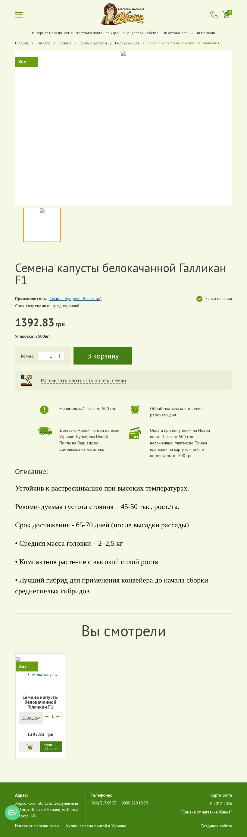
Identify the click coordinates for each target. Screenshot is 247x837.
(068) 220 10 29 (135, 803)
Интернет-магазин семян (38, 826)
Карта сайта (221, 795)
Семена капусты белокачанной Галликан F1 (40, 702)
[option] (123, 128)
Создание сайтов (216, 826)
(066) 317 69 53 (103, 803)
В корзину (103, 356)
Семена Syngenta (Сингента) (75, 298)
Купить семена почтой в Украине (96, 826)
